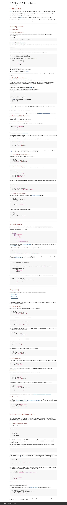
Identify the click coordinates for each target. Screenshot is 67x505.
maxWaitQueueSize (13, 245)
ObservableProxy (23, 456)
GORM (11, 11)
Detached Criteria (14, 298)
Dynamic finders (14, 294)
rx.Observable (25, 133)
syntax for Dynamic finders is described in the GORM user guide (28, 400)
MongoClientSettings (27, 244)
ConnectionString (38, 247)
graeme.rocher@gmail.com (21, 5)
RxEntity (27, 71)
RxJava (20, 17)
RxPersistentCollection (33, 487)
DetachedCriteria (13, 369)
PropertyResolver (18, 257)
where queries (35, 181)
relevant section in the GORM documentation (42, 394)
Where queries (14, 296)
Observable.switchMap (35, 167)
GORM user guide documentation (43, 113)
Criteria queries (14, 300)
